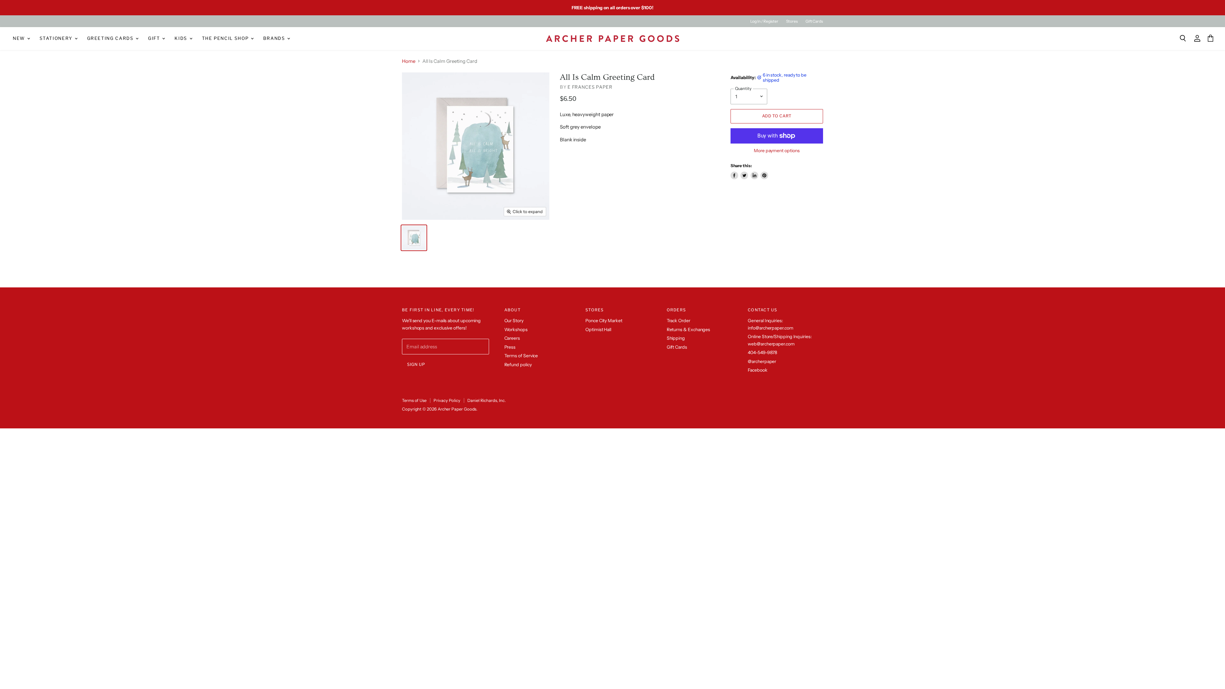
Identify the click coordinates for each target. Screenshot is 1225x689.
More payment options (777, 150)
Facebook (757, 370)
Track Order (678, 320)
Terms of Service (521, 356)
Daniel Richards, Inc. (486, 400)
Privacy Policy (447, 400)
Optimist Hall (598, 329)
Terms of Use (414, 400)
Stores (792, 21)
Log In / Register (764, 21)
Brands (275, 38)
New (19, 38)
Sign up (416, 364)
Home (408, 61)
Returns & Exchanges (688, 329)
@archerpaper (762, 361)
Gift (154, 38)
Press (510, 347)
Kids (181, 38)
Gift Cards (814, 21)
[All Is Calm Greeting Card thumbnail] (414, 237)
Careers (512, 338)
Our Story (513, 320)
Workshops (516, 329)
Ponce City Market (603, 320)
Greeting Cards (111, 38)
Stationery (57, 38)
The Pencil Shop (226, 38)
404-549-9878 (762, 352)
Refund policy (518, 364)
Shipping (676, 338)
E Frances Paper (590, 87)
